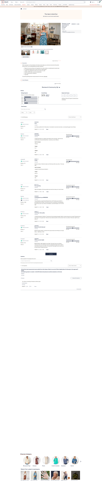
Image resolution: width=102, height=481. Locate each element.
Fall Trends (11, 4)
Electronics (55, 4)
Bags (47, 4)
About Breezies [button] (25, 80)
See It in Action (26, 56)
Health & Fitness (71, 4)
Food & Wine (65, 4)
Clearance (24, 4)
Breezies (63, 28)
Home (51, 4)
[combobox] (54, 2)
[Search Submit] (85, 2)
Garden (28, 4)
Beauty (36, 4)
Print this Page (58, 83)
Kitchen (60, 4)
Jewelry (40, 4)
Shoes (44, 4)
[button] (90, 2)
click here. (45, 76)
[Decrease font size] (60, 60)
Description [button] (24, 63)
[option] (51, 6)
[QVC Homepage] (21, 9)
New (7, 4)
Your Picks (3, 4)
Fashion (32, 4)
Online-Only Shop (17, 4)
